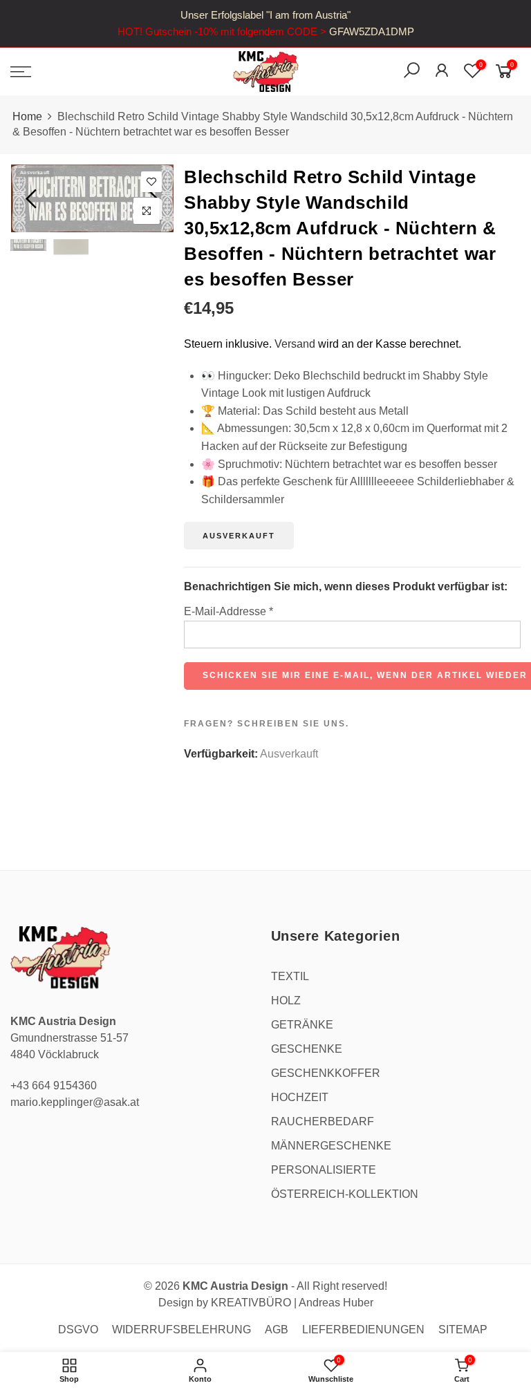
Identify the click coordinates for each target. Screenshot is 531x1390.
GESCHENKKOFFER (325, 1073)
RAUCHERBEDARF (322, 1121)
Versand (294, 344)
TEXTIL (290, 976)
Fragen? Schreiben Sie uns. (266, 724)
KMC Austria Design (235, 1286)
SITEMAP (462, 1329)
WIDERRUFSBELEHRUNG (181, 1329)
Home (27, 116)
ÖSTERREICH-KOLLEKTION (344, 1194)
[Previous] (33, 198)
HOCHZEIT (299, 1097)
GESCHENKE (306, 1049)
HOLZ (286, 1000)
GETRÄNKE (302, 1025)
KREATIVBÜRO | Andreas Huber (292, 1302)
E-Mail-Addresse (228, 611)
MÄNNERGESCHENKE (331, 1146)
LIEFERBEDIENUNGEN (363, 1329)
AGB (276, 1329)
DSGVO (78, 1329)
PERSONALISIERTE (323, 1170)
